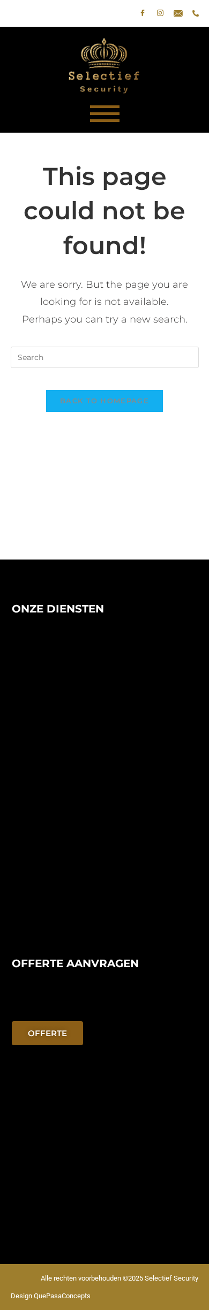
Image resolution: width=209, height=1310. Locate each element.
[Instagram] (160, 13)
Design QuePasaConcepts (51, 1296)
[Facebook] (143, 13)
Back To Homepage (104, 400)
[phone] (196, 13)
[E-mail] (178, 13)
